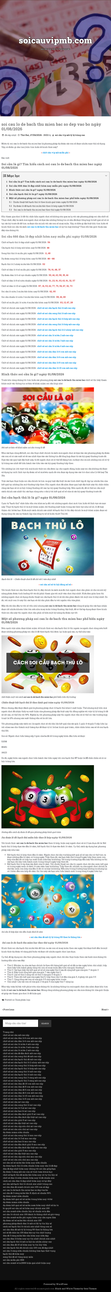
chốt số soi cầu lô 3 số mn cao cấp (19, 1138)
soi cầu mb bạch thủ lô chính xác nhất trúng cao (27, 1184)
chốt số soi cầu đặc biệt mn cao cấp (20, 1153)
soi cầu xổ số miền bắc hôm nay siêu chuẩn (25, 1162)
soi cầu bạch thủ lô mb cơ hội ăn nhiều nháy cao (27, 1241)
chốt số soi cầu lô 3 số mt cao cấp (19, 1108)
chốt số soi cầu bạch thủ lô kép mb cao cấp (24, 1068)
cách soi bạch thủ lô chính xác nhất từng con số (27, 1226)
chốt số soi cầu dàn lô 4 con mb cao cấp (22, 1041)
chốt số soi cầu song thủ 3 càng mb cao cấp (24, 1077)
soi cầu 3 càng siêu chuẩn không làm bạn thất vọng (29, 1250)
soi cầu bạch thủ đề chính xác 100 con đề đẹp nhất (28, 1247)
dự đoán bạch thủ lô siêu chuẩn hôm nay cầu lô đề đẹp (30, 1165)
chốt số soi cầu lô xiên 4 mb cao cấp (21, 1044)
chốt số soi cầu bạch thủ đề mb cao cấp (22, 1059)
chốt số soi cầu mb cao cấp (16, 1035)
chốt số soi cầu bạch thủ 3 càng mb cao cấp (24, 1080)
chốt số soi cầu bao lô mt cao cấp (19, 1111)
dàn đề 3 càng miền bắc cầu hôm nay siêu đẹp (26, 1235)
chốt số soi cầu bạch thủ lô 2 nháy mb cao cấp (26, 1062)
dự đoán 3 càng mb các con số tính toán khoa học (27, 1171)
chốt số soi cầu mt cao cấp (16, 1102)
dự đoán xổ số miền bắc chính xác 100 (22, 1220)
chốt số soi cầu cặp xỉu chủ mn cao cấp (22, 1156)
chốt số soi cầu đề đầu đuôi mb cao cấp (22, 1053)
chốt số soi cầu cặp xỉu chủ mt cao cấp (22, 1126)
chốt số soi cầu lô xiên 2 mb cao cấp (21, 1050)
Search (45, 1023)
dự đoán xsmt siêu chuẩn (16, 1196)
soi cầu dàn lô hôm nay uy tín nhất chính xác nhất (29, 1238)
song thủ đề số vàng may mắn (18, 1257)
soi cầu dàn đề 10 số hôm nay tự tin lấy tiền (25, 1244)
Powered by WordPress (55, 1284)
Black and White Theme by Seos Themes (76, 1288)
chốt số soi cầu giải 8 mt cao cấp (19, 1120)
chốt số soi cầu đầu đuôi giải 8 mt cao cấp (23, 1114)
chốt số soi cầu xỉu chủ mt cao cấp (20, 1129)
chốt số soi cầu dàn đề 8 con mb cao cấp (22, 1086)
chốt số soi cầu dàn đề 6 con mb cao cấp (22, 1089)
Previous (8, 1009)
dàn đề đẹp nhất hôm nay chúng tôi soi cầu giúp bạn (29, 1168)
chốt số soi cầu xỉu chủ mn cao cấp (20, 1159)
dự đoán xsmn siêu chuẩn (16, 1132)
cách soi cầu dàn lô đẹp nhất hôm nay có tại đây (27, 1181)
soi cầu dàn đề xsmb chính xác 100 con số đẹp (26, 1187)
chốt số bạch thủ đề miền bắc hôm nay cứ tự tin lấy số (30, 1174)
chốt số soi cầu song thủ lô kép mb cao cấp (24, 1065)
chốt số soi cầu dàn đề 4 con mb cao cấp (22, 1092)
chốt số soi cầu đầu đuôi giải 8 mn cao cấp (24, 1144)
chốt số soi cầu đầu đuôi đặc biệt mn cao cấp (25, 1147)
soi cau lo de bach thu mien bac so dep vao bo (25, 1190)
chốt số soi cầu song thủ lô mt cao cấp (22, 1105)
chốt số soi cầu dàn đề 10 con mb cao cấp (23, 1083)
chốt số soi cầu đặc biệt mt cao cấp (20, 1123)
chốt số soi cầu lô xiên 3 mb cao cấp (21, 1047)
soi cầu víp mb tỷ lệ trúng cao (70, 135)
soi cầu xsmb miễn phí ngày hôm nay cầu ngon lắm (29, 1217)
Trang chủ (8, 1032)
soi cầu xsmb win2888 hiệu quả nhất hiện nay (27, 1263)
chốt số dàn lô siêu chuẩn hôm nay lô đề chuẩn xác (29, 1178)
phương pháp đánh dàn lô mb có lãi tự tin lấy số (27, 1223)
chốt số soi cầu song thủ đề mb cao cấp (22, 1056)
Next (104, 1009)
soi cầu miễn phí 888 (13, 1260)
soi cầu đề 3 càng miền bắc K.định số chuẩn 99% (27, 1193)
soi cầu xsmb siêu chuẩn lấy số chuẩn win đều (26, 1211)
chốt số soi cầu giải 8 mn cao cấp (19, 1150)
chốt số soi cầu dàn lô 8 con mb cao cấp (22, 1099)
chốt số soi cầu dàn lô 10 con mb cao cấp (23, 1095)
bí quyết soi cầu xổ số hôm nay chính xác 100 (26, 1208)
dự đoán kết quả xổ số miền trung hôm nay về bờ (27, 1199)
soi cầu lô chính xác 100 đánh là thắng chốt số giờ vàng (31, 1214)
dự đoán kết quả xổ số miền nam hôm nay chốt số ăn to (31, 1205)
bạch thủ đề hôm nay (13, 1253)
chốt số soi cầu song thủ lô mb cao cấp (22, 1071)
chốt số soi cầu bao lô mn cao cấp (19, 1141)
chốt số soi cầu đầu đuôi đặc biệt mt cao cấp (24, 1117)
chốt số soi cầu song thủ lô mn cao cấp (22, 1135)
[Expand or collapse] (106, 175)
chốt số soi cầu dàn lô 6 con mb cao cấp (22, 1038)
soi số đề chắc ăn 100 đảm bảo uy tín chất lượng (27, 1232)
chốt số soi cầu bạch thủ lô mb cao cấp (22, 1074)
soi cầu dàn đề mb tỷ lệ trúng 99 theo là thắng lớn (28, 1229)
